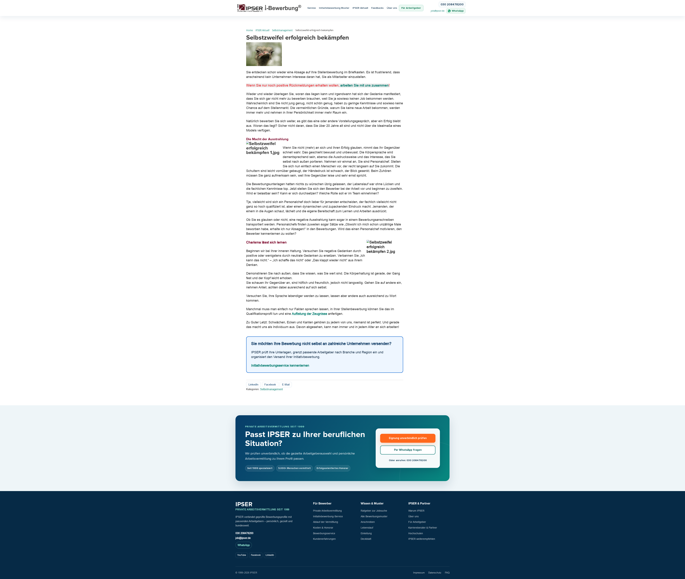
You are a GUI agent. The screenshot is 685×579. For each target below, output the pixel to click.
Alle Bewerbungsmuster (374, 516)
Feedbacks (377, 7)
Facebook (270, 384)
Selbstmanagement (271, 389)
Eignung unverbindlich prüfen (408, 438)
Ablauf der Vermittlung (325, 521)
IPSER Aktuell (360, 7)
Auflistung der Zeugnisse (309, 314)
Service (311, 7)
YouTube (241, 555)
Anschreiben (368, 521)
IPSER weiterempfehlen (421, 538)
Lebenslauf (367, 527)
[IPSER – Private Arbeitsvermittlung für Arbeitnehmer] (269, 8)
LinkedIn (253, 384)
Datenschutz (434, 572)
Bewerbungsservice (324, 533)
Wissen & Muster (372, 503)
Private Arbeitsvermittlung (327, 510)
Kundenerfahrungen (324, 538)
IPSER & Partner (419, 503)
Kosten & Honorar (323, 527)
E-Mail (286, 384)
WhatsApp (244, 545)
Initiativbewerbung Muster (334, 7)
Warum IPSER (416, 510)
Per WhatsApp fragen (408, 449)
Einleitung (366, 533)
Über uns (392, 7)
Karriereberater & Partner (422, 527)
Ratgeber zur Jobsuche (374, 510)
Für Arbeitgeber (411, 7)
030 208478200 (244, 533)
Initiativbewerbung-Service (328, 516)
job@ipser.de (438, 10)
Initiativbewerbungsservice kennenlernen (280, 365)
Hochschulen (415, 533)
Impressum (419, 572)
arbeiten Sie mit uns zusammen (364, 85)
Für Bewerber (322, 503)
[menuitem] (360, 8)
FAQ (447, 572)
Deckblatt (366, 538)
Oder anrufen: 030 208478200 (408, 460)
